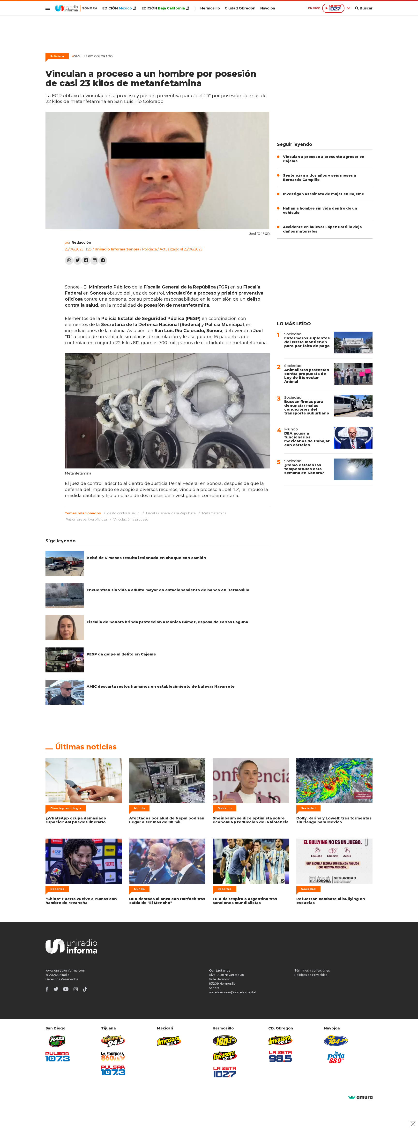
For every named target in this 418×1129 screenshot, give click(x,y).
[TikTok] (85, 989)
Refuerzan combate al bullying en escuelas (330, 900)
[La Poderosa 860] (113, 1056)
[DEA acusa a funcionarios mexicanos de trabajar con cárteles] (353, 438)
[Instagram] (76, 989)
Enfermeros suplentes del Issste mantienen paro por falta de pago (307, 342)
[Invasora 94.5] (113, 1041)
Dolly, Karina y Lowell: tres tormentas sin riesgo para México (334, 820)
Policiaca (57, 56)
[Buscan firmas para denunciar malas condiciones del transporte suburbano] (353, 406)
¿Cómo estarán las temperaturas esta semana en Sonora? (304, 469)
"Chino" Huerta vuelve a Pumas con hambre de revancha (81, 900)
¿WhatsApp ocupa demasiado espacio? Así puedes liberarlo (75, 820)
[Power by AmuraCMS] (360, 1097)
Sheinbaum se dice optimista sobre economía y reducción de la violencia (251, 820)
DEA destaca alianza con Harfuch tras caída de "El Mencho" (167, 900)
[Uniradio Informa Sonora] (76, 8)
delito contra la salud (123, 513)
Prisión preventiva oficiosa (86, 519)
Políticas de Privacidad (311, 975)
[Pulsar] (57, 1056)
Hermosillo (210, 8)
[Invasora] (57, 1041)
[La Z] (225, 1072)
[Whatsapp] (69, 260)
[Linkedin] (94, 260)
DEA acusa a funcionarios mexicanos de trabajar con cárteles (307, 439)
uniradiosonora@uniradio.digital (232, 992)
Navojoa (267, 8)
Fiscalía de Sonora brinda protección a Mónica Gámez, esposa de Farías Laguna (167, 622)
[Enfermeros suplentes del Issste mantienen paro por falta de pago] (353, 342)
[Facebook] (86, 260)
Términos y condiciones (312, 970)
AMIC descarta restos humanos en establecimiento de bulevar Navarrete (161, 686)
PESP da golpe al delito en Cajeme (121, 654)
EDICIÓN (117, 8)
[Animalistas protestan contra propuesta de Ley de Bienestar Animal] (353, 374)
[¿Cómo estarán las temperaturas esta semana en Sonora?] (353, 469)
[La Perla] (336, 1057)
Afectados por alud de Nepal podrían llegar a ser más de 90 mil (166, 820)
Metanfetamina (214, 513)
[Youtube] (66, 989)
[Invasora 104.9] (169, 1040)
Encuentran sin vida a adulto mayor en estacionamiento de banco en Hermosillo (168, 590)
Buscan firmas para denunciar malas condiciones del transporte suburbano (306, 407)
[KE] (336, 1040)
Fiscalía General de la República (171, 513)
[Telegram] (103, 260)
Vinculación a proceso (130, 519)
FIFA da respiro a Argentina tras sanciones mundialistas (245, 900)
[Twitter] (77, 260)
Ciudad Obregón (240, 8)
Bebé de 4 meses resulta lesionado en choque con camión (146, 557)
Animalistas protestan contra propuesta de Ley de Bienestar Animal (306, 375)
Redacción (81, 242)
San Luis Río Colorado (92, 56)
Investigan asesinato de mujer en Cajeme (323, 194)
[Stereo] (225, 1040)
